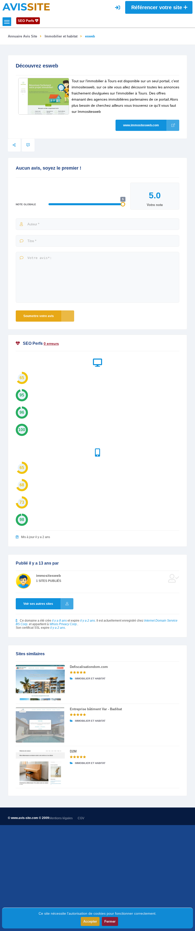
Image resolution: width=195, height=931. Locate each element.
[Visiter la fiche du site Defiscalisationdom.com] (40, 682)
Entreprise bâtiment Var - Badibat (96, 709)
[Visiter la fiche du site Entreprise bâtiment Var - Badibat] (40, 725)
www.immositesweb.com (141, 125)
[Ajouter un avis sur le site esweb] (28, 145)
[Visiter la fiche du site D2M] (40, 767)
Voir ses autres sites (38, 604)
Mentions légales (61, 818)
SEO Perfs (26, 21)
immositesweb (48, 575)
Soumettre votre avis (38, 316)
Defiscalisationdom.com (89, 667)
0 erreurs (51, 343)
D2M (73, 751)
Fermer (110, 921)
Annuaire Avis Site (22, 36)
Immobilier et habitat (61, 36)
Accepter (90, 921)
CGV (81, 818)
